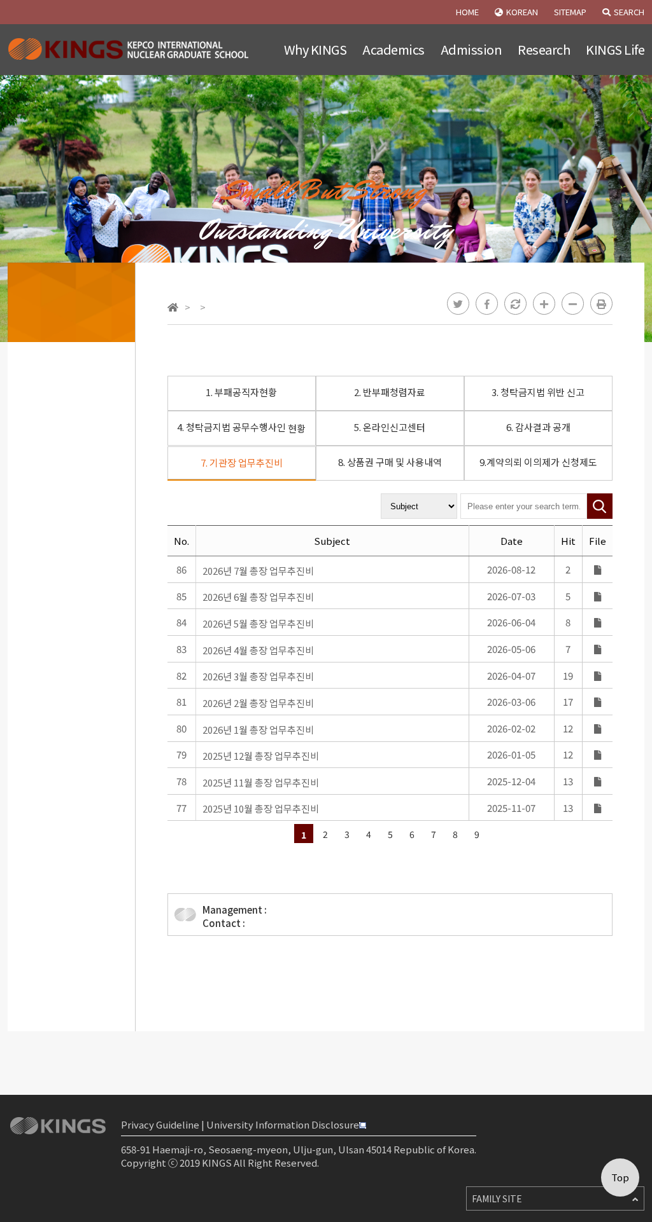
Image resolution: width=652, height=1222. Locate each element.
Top (620, 1177)
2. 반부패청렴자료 (389, 392)
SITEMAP (570, 12)
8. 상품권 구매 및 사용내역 (390, 462)
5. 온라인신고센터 (389, 427)
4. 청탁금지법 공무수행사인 (241, 427)
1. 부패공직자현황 (241, 392)
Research (544, 49)
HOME (467, 12)
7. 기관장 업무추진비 (242, 462)
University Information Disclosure (282, 1124)
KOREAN (522, 12)
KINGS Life (615, 49)
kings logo (130, 49)
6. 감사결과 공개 (538, 427)
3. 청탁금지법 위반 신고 (538, 392)
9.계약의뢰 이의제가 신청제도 (538, 462)
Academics (393, 49)
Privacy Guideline (160, 1124)
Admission (471, 49)
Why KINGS (315, 49)
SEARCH (629, 12)
